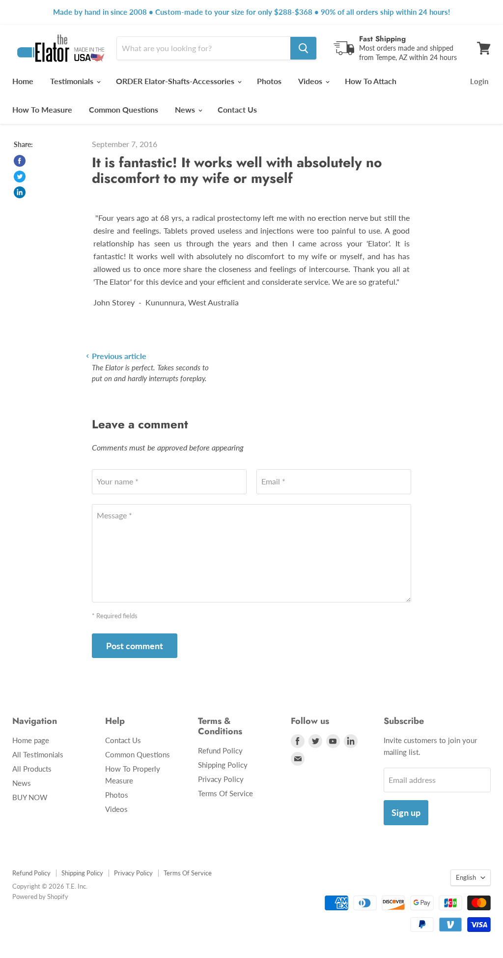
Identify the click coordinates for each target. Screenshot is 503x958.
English (466, 877)
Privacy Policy (221, 779)
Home (22, 81)
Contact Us (237, 109)
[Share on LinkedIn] (20, 192)
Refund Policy (220, 750)
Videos (311, 81)
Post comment (134, 645)
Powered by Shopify (40, 896)
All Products (32, 768)
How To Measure (42, 109)
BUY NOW (30, 797)
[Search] (303, 48)
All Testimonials (37, 754)
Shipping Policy (223, 764)
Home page (30, 740)
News (186, 109)
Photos (269, 81)
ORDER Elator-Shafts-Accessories (176, 81)
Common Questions (123, 109)
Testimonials (72, 81)
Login (479, 81)
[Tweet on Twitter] (20, 176)
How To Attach (370, 81)
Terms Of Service (225, 793)
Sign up (405, 812)
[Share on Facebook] (20, 161)
